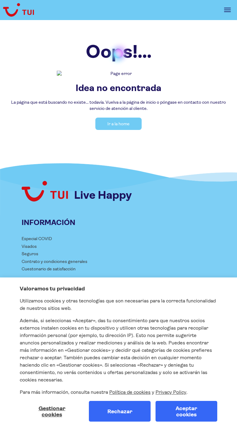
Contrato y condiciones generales (54, 261)
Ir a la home (118, 123)
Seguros (30, 253)
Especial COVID (37, 238)
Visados (29, 246)
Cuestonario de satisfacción (49, 268)
